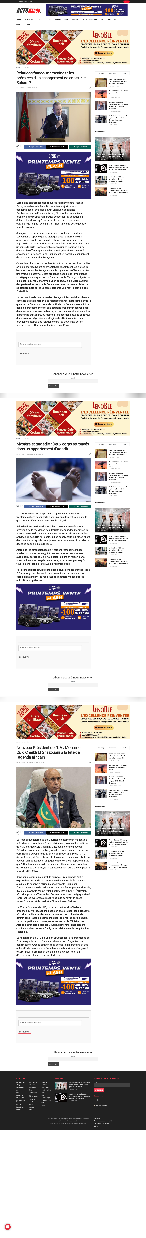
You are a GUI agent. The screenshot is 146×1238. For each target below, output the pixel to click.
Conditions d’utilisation (101, 1123)
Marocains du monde (97, 20)
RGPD (96, 1126)
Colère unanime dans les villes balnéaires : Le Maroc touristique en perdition (118, 81)
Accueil (19, 20)
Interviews (32, 1087)
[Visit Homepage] (28, 10)
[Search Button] (129, 22)
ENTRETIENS (20, 1098)
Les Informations (33, 1096)
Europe (18, 1104)
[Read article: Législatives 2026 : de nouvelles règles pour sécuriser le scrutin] (101, 180)
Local (31, 1102)
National (44, 1082)
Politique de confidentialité (103, 1121)
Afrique (18, 1085)
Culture (40, 20)
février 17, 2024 (20, 88)
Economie (58, 20)
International (40, 762)
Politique (48, 20)
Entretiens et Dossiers (20, 1101)
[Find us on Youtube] (101, 1100)
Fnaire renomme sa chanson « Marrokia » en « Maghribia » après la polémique (79, 1085)
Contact (30, 25)
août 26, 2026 (101, 159)
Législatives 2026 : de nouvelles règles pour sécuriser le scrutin (116, 179)
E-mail (73, 378)
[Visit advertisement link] (87, 10)
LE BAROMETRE (34, 1092)
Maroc (38, 88)
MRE (30, 1110)
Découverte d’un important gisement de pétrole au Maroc (118, 93)
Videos (44, 1103)
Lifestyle (75, 20)
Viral (43, 1105)
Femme (18, 1110)
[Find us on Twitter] (98, 1100)
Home (18, 67)
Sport (66, 20)
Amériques (20, 1087)
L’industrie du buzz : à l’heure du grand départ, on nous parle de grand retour (118, 190)
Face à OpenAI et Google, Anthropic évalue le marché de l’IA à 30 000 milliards (118, 167)
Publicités (20, 25)
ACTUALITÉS (28, 20)
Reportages (45, 1087)
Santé (43, 1092)
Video (85, 20)
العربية (126, 1)
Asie (17, 1090)
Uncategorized (46, 1100)
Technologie (46, 1098)
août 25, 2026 (113, 183)
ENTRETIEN (112, 20)
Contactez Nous (101, 1105)
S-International (46, 1090)
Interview (32, 1085)
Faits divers (39, 454)
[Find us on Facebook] (94, 1100)
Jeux (30, 1090)
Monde (31, 1107)
